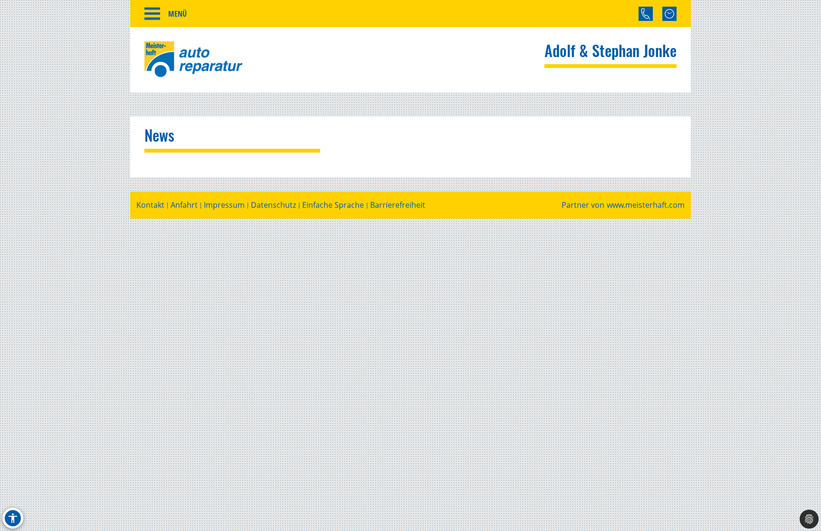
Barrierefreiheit (397, 205)
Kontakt (150, 205)
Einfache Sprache (333, 205)
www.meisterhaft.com (646, 205)
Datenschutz (273, 205)
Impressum (224, 205)
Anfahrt (184, 205)
